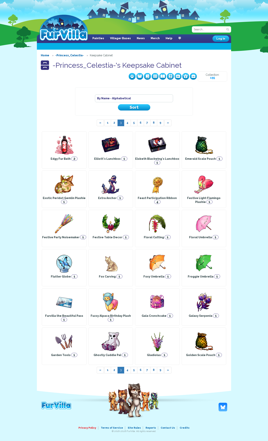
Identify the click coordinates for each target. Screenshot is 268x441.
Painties (98, 38)
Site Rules (134, 427)
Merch (155, 38)
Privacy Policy (87, 427)
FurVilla (63, 28)
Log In (220, 38)
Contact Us (168, 427)
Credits (185, 427)
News (141, 38)
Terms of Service (112, 427)
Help (169, 38)
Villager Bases (120, 38)
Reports (151, 427)
